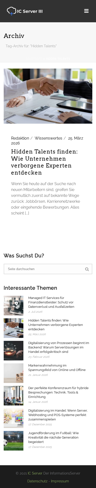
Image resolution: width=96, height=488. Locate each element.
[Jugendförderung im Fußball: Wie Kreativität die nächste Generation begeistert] (13, 441)
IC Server (35, 473)
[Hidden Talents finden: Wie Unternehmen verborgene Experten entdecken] (48, 96)
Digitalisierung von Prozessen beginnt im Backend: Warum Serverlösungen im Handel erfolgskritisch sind (58, 347)
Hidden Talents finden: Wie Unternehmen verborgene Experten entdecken (55, 325)
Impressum (60, 481)
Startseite (34, 59)
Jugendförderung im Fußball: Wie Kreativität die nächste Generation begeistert (53, 437)
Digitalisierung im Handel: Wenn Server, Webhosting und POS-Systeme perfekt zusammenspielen (58, 415)
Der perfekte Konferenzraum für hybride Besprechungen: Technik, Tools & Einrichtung (58, 392)
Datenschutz (37, 481)
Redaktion (20, 138)
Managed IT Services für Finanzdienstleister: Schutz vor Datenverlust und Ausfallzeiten (51, 302)
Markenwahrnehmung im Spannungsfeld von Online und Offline (57, 368)
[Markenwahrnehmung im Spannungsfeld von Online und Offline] (13, 373)
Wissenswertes (48, 138)
